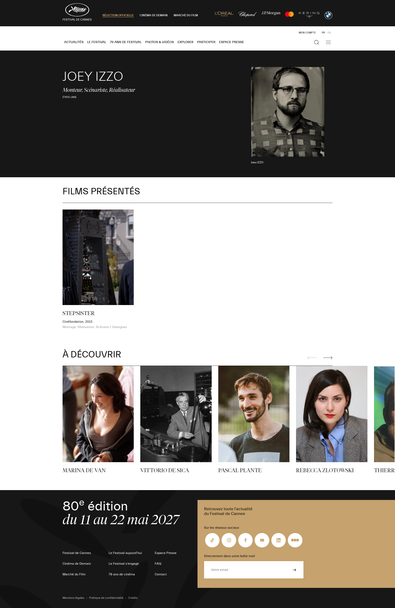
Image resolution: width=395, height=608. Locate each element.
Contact (161, 574)
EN (329, 32)
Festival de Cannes (77, 553)
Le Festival (96, 42)
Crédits (133, 598)
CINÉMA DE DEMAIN (154, 15)
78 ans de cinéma (122, 574)
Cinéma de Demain (77, 563)
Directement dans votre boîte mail (229, 556)
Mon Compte (307, 32)
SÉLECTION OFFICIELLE (118, 15)
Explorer (185, 42)
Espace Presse (231, 42)
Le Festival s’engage (124, 563)
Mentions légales (73, 598)
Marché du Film (74, 574)
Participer (206, 42)
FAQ (158, 563)
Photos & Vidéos (159, 42)
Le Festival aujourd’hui (125, 553)
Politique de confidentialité (106, 598)
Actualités (74, 42)
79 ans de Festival (126, 42)
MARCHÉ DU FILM (186, 15)
